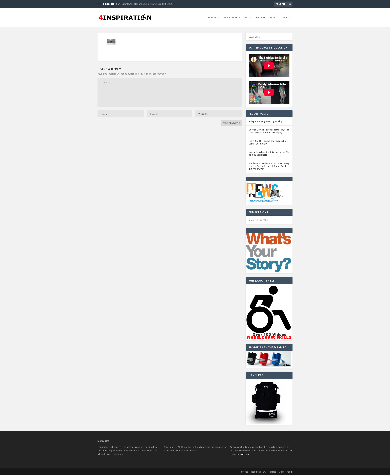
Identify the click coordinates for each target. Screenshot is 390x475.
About (286, 17)
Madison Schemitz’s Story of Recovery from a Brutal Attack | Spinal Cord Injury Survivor (269, 166)
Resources (230, 17)
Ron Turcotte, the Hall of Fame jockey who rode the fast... (145, 3)
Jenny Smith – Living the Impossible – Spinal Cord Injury (268, 142)
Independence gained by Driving (266, 121)
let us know (243, 454)
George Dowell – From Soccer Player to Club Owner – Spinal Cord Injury (269, 131)
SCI (246, 17)
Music (273, 17)
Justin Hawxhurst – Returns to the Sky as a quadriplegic (269, 153)
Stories (211, 17)
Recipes (260, 17)
